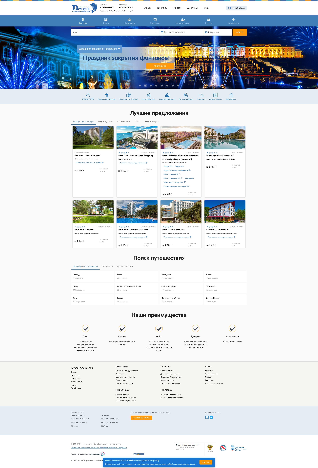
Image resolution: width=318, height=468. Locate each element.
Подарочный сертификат (170, 377)
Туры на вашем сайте (124, 383)
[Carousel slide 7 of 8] (172, 85)
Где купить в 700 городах (170, 383)
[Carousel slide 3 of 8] (151, 85)
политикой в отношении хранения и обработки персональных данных (167, 464)
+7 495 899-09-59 (107, 7)
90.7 (102, 419)
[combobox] (115, 32)
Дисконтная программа (170, 374)
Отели (73, 372)
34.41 (73, 422)
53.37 (103, 426)
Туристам (165, 366)
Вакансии (209, 380)
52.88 (73, 426)
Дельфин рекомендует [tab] (83, 122)
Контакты (209, 371)
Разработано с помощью (80, 454)
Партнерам (166, 390)
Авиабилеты (76, 388)
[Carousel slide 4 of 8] (156, 85)
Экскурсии (75, 375)
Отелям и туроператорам (170, 394)
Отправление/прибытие (126, 397)
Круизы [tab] (208, 23)
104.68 (83, 419)
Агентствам (122, 366)
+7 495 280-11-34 (126, 7)
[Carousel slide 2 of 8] (145, 85)
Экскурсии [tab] (155, 23)
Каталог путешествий (82, 368)
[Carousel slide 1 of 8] (140, 85)
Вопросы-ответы (167, 380)
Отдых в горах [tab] (152, 122)
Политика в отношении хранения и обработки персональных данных (99, 448)
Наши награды (211, 374)
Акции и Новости (122, 394)
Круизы (74, 385)
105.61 (112, 419)
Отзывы (208, 377)
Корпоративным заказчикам (171, 397)
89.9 (73, 419)
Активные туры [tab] (183, 23)
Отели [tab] (106, 23)
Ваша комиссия (122, 380)
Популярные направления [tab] (85, 267)
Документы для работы (125, 377)
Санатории (75, 378)
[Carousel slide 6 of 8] (167, 85)
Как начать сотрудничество (127, 371)
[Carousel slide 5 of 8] (161, 85)
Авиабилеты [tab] (233, 23)
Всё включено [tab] (123, 122)
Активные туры (77, 382)
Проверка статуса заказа (126, 401)
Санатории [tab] (129, 23)
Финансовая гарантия (214, 383)
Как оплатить (121, 374)
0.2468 (82, 422)
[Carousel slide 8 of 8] (178, 85)
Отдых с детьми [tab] (105, 122)
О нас (208, 366)
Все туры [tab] (83, 23)
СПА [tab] (138, 122)
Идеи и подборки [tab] (125, 267)
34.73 (103, 422)
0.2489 (112, 422)
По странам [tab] (107, 267)
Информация (123, 390)
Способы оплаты (167, 371)
